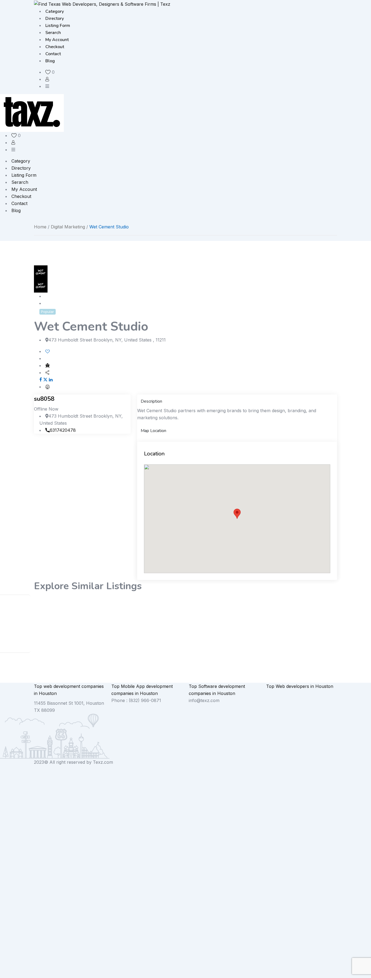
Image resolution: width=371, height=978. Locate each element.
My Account (57, 40)
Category (54, 11)
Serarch (53, 33)
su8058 (44, 399)
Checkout (54, 47)
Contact (53, 54)
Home (40, 226)
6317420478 (63, 430)
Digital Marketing (68, 226)
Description (151, 401)
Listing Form (57, 26)
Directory (54, 18)
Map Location (153, 431)
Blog (50, 61)
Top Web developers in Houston (299, 686)
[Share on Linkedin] (51, 379)
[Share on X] (45, 379)
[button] (237, 514)
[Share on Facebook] (40, 379)
